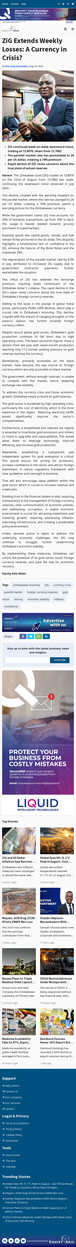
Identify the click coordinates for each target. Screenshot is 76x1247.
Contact (15, 3)
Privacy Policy (14, 1123)
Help (24, 3)
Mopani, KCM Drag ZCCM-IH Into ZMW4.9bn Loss (19, 914)
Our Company (13, 1091)
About (5, 3)
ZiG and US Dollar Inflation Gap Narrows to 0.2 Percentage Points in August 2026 (19, 854)
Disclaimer (12, 1135)
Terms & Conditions (17, 1117)
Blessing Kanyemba (16, 60)
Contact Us (11, 1085)
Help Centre (12, 1080)
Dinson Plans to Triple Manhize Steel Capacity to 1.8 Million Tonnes (18, 974)
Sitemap (11, 1161)
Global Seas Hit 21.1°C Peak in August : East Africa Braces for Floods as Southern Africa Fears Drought (56, 854)
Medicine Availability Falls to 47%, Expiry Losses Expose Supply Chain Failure (16, 1035)
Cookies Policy (14, 1129)
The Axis (11, 1155)
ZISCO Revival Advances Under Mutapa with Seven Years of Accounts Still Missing (56, 974)
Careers (9, 1103)
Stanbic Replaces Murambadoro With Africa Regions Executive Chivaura (57, 914)
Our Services (12, 1097)
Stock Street (13, 1149)
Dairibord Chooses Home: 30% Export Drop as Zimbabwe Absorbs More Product (56, 1035)
